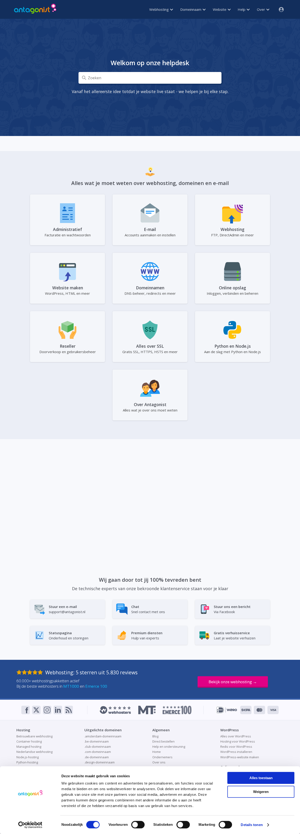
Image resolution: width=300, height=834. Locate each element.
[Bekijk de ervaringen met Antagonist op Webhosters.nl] (115, 710)
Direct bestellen (163, 741)
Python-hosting (27, 762)
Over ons (158, 762)
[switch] (138, 824)
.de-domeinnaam (96, 757)
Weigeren (261, 792)
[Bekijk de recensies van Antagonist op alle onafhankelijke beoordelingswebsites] (30, 672)
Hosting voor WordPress (237, 741)
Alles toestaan (261, 778)
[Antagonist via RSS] (68, 710)
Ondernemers (162, 757)
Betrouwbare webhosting (34, 736)
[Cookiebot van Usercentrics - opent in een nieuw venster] (30, 824)
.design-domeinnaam (99, 762)
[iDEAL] (227, 710)
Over (261, 9)
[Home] (35, 9)
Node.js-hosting (27, 757)
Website (220, 9)
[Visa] (273, 710)
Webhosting (159, 9)
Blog (155, 736)
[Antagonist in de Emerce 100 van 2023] (177, 710)
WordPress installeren (236, 752)
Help (242, 9)
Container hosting (29, 741)
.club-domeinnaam (97, 746)
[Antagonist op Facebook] (25, 710)
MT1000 (71, 686)
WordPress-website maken (239, 757)
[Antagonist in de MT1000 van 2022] (146, 710)
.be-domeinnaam (96, 741)
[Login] (279, 9)
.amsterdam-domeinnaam (102, 736)
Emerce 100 (96, 686)
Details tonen (251, 825)
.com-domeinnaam (97, 752)
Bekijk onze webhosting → (233, 681)
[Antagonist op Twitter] (36, 710)
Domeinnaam (191, 9)
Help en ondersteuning (168, 746)
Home (156, 752)
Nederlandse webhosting (34, 752)
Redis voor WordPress (236, 746)
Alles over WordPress (235, 736)
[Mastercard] (259, 710)
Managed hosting (28, 746)
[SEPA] (245, 710)
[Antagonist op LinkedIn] (58, 710)
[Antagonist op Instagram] (47, 710)
